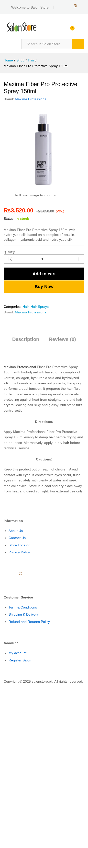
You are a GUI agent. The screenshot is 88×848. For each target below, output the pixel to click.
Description (25, 339)
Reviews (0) (62, 339)
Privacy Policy (19, 552)
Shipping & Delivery (24, 614)
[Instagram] (75, 6)
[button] (1, 687)
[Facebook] (60, 6)
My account (17, 653)
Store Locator (19, 545)
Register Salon (20, 660)
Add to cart (44, 273)
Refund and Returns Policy (29, 622)
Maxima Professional (31, 99)
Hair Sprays (40, 307)
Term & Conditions (23, 607)
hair (70, 388)
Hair (25, 307)
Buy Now (44, 286)
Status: (9, 218)
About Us (16, 531)
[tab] (25, 341)
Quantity (9, 252)
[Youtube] (67, 6)
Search (78, 44)
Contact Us (17, 538)
